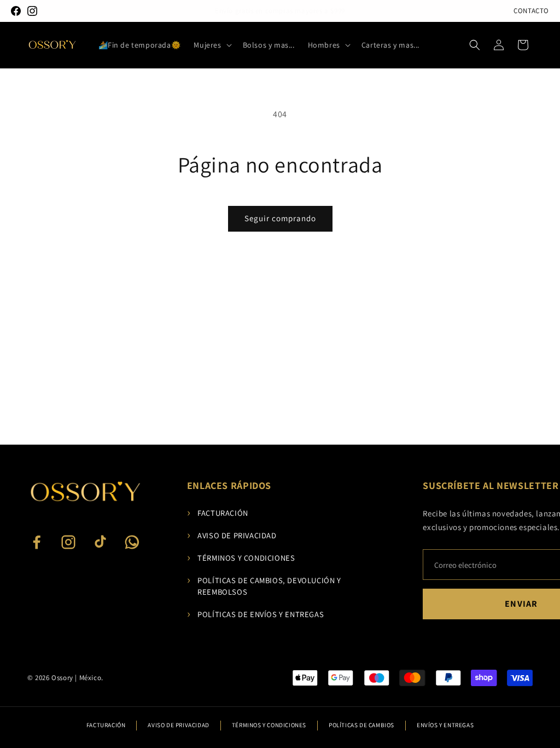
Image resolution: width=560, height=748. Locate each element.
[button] (211, 44)
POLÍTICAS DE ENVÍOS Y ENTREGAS (255, 614)
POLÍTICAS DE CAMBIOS (361, 725)
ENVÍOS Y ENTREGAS (445, 725)
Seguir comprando (280, 218)
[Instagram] (32, 11)
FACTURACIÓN (217, 513)
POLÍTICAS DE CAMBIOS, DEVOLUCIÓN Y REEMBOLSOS (264, 585)
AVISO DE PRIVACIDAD (232, 535)
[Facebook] (16, 11)
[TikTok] (100, 542)
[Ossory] (84, 492)
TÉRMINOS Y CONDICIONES (241, 557)
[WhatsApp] (131, 542)
